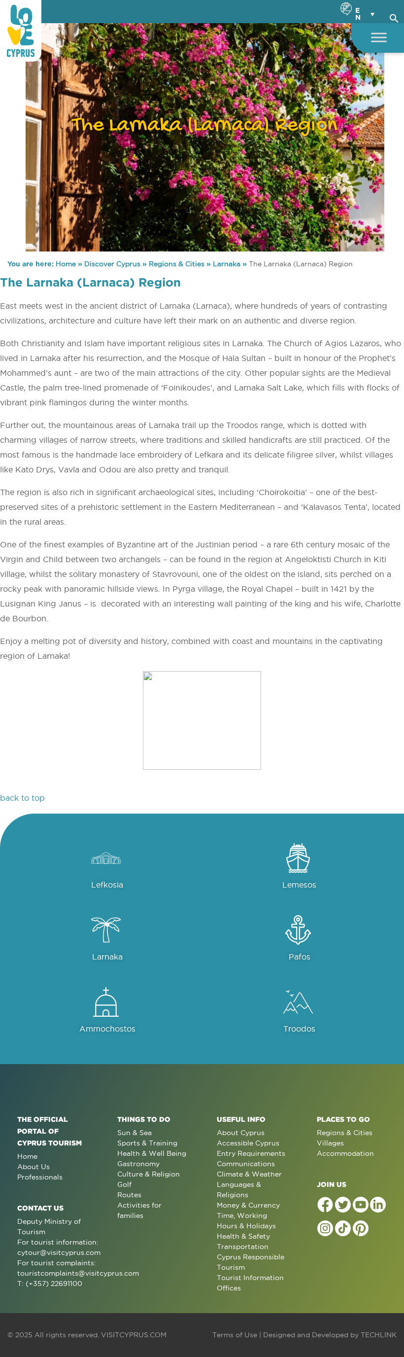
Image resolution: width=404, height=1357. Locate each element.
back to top (22, 797)
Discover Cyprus (112, 264)
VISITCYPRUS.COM (134, 1335)
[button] (394, 17)
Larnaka (226, 264)
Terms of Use (234, 1335)
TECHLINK (379, 1335)
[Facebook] (325, 1204)
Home (66, 264)
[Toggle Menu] (379, 37)
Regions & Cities (176, 264)
